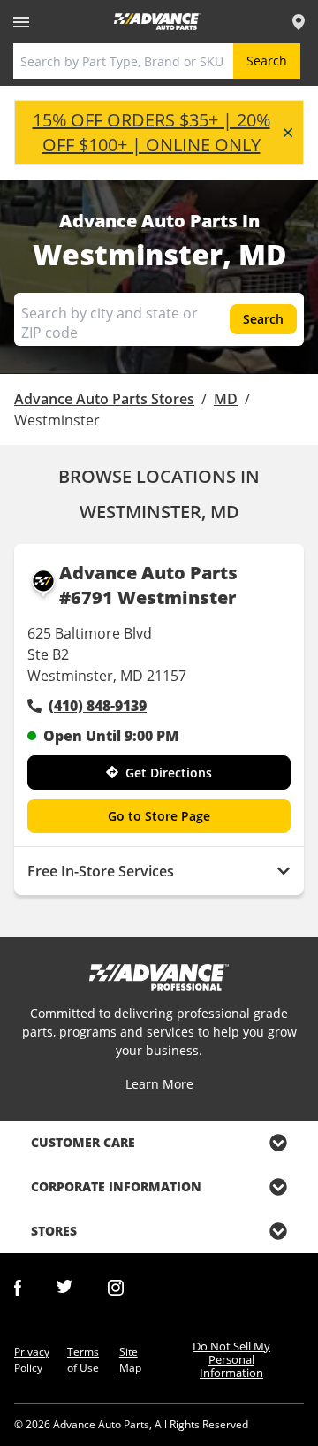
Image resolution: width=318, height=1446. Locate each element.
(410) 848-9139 (98, 705)
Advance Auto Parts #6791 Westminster (148, 585)
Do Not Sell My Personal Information (231, 1359)
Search (266, 60)
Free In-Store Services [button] (100, 871)
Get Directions (168, 772)
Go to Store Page (159, 815)
